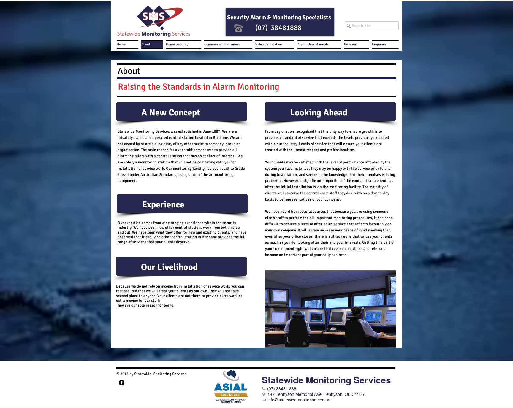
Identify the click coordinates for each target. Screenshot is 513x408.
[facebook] (121, 382)
